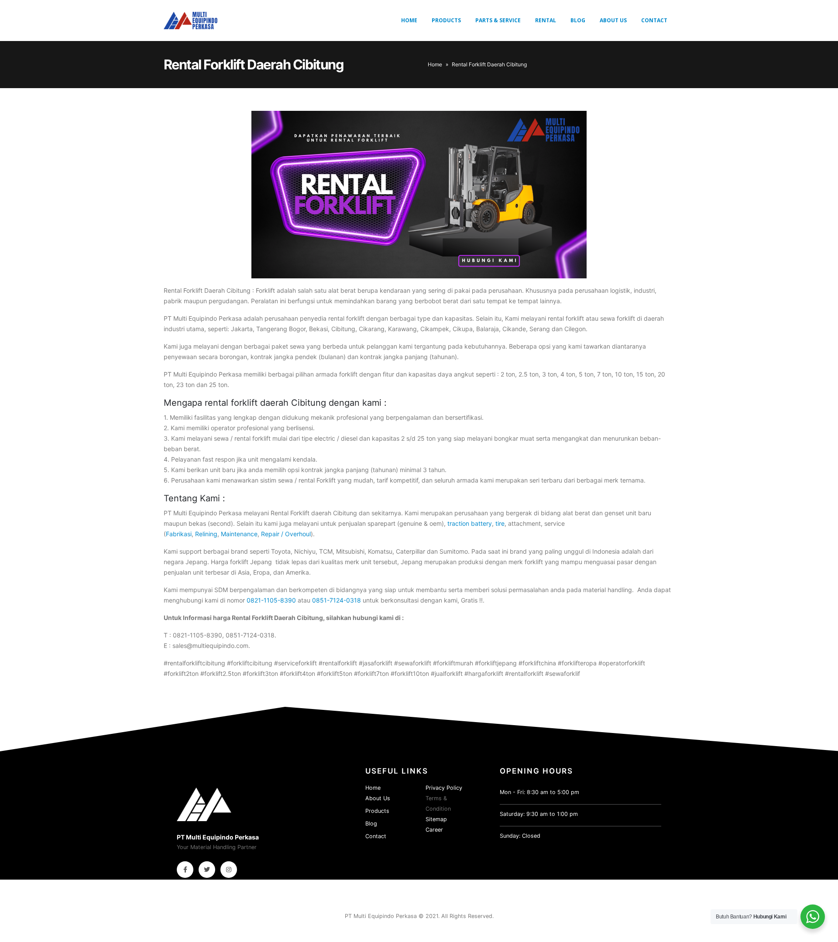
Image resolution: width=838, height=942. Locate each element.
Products (446, 20)
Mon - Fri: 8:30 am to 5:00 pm (539, 792)
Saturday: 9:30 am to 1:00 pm (539, 814)
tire (500, 523)
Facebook (185, 869)
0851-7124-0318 (337, 600)
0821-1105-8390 (271, 600)
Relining (206, 534)
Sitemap (436, 819)
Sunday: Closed (520, 835)
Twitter (207, 869)
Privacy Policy (444, 787)
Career (434, 829)
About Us (613, 20)
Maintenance (239, 534)
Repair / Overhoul (286, 534)
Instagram (228, 869)
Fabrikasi (179, 534)
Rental (545, 20)
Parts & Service (498, 20)
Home (409, 20)
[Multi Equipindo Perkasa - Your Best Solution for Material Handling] (190, 20)
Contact (654, 20)
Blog (577, 20)
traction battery (469, 523)
